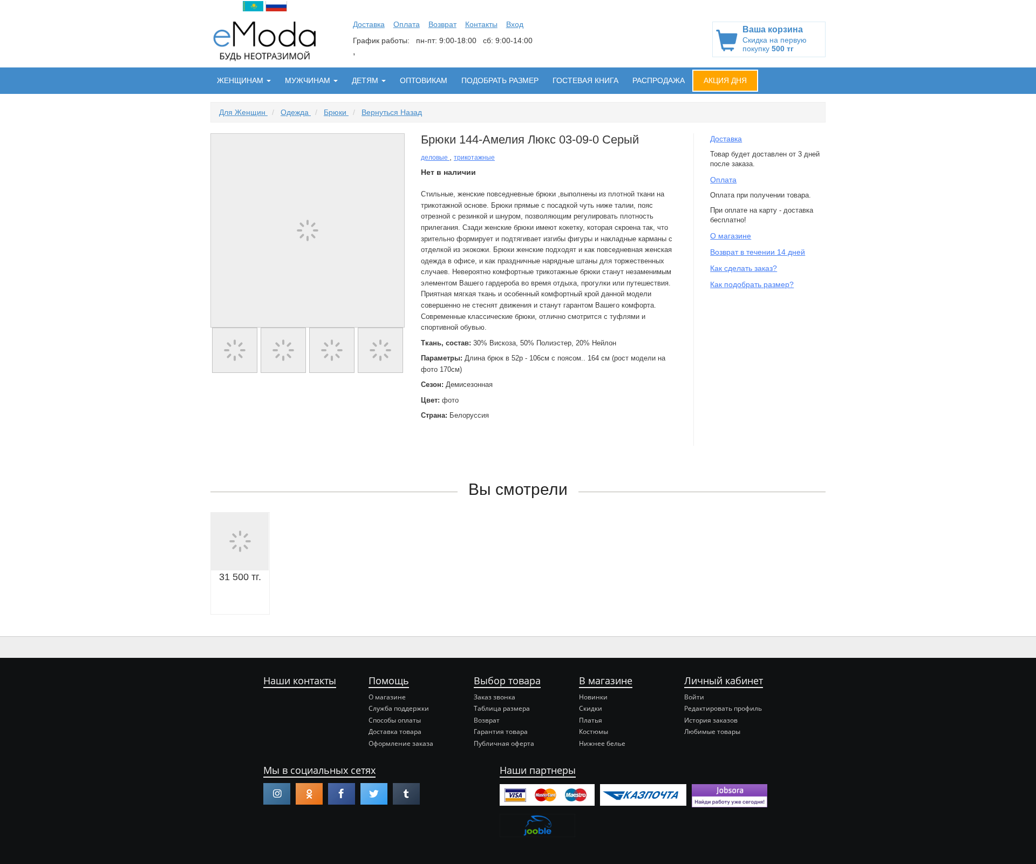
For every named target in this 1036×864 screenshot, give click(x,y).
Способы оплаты (395, 720)
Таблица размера (502, 708)
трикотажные (474, 157)
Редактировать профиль (723, 708)
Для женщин (243, 112)
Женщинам (241, 80)
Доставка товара (395, 731)
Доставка (369, 24)
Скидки (590, 708)
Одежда (296, 112)
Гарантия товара (501, 731)
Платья (590, 720)
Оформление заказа (401, 743)
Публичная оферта (504, 743)
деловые (435, 157)
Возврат (442, 24)
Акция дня (725, 80)
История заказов (711, 720)
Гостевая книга (585, 80)
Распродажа (658, 80)
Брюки (336, 112)
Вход (514, 24)
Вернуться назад (392, 112)
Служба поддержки (399, 708)
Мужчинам (308, 80)
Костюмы (593, 731)
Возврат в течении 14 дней (757, 252)
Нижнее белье (602, 743)
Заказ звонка (494, 697)
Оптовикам (423, 80)
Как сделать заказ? (743, 268)
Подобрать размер (500, 80)
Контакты (481, 24)
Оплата (406, 24)
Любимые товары (712, 731)
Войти (694, 697)
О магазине (730, 236)
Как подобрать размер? (752, 284)
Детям (366, 80)
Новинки (593, 697)
